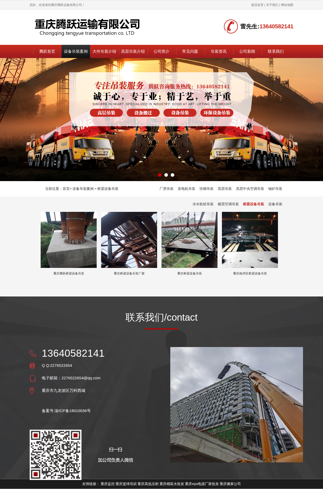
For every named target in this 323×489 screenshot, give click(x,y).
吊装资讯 (219, 51)
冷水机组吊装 (203, 204)
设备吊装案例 (76, 51)
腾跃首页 (47, 51)
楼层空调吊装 (228, 204)
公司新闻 (247, 51)
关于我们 (272, 5)
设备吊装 (275, 204)
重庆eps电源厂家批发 (202, 484)
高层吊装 (225, 189)
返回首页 (257, 5)
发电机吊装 (186, 189)
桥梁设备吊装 (107, 189)
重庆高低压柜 (148, 484)
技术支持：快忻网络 (59, 423)
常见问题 (190, 51)
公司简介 (161, 51)
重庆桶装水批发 (172, 484)
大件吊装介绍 (104, 51)
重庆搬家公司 (230, 484)
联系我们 (276, 51)
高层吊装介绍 (133, 51)
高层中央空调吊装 (250, 189)
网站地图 (287, 5)
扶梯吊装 (207, 189)
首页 (66, 189)
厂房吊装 (167, 189)
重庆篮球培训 (126, 484)
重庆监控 (108, 484)
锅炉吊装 (275, 189)
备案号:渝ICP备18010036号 (66, 411)
